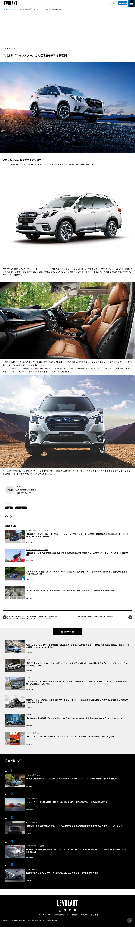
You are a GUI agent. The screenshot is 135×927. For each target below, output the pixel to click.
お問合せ (74, 914)
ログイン (112, 3)
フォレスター (21, 508)
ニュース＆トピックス (15, 9)
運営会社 (94, 914)
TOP (4, 9)
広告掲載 (84, 914)
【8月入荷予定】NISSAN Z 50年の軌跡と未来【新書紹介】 (95, 616)
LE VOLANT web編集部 (26, 489)
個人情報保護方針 (60, 914)
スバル (9, 508)
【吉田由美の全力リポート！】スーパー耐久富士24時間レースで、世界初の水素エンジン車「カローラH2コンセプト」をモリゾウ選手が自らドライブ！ (32, 617)
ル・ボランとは (43, 914)
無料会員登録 (123, 3)
